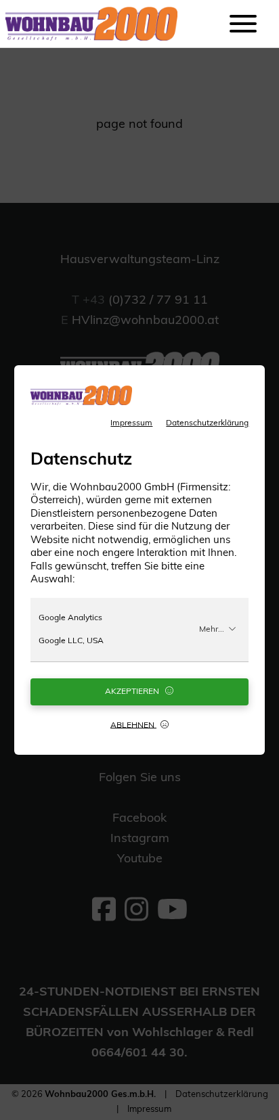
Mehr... (211, 630)
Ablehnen (133, 725)
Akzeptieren (133, 692)
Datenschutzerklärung (207, 423)
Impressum (131, 423)
